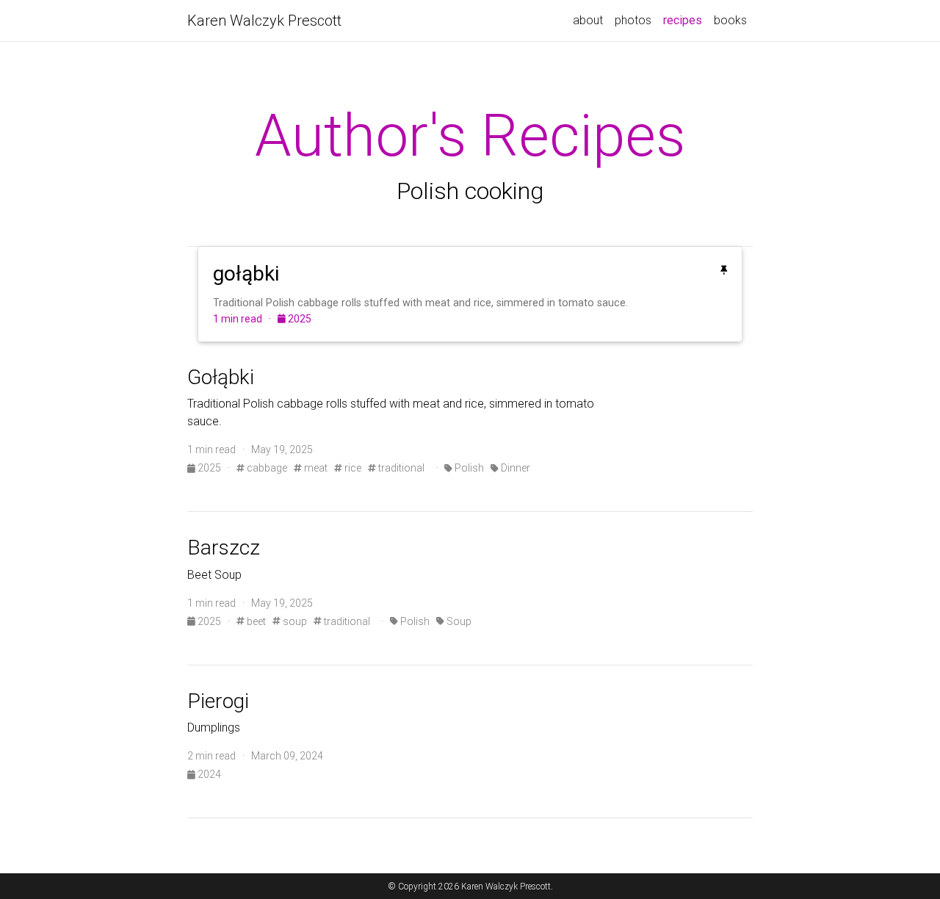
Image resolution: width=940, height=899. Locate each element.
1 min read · (245, 319)
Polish (468, 468)
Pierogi (218, 701)
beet (255, 621)
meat (315, 468)
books (730, 20)
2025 (298, 319)
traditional (400, 468)
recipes (685, 19)
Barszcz (223, 547)
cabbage (266, 468)
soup (294, 621)
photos (633, 20)
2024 (208, 774)
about (588, 20)
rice (351, 468)
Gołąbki (220, 377)
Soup (457, 621)
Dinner (514, 468)
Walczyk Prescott (264, 20)
